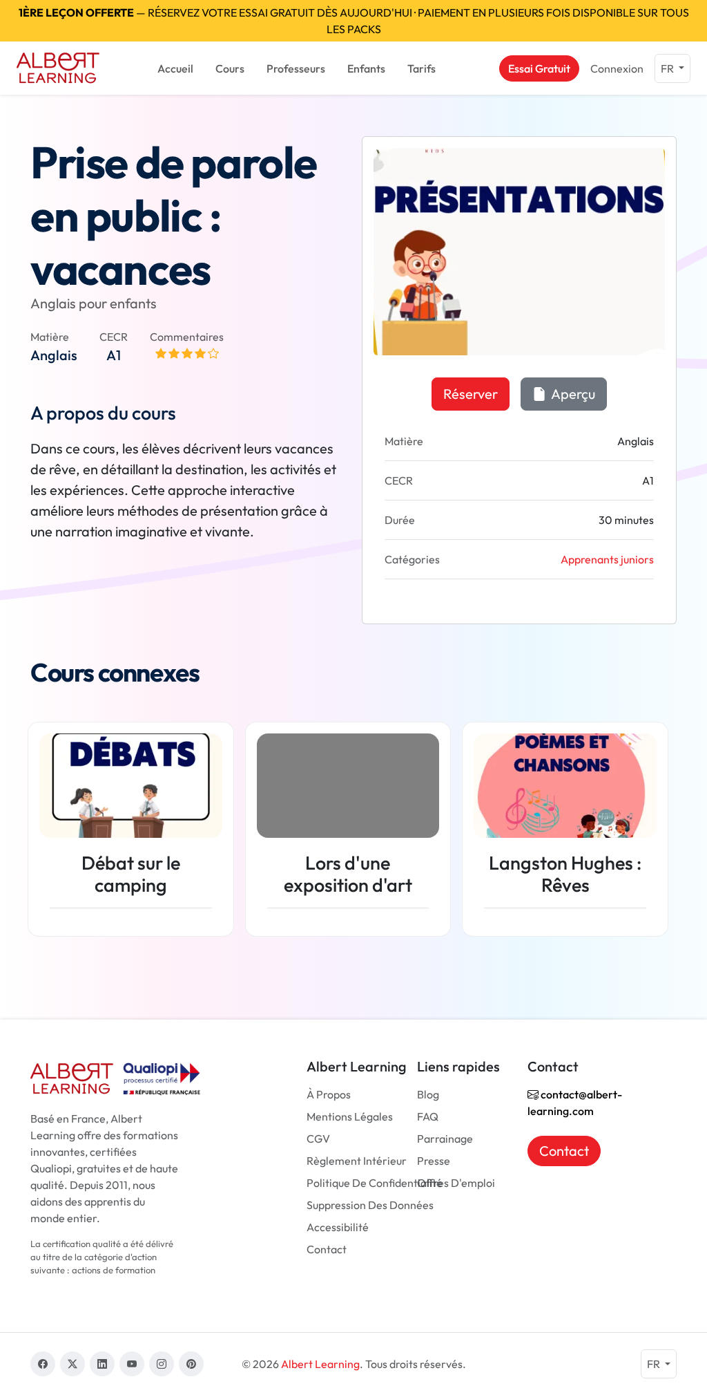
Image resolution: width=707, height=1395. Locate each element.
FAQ (427, 1116)
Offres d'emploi (456, 1183)
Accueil (175, 68)
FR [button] (668, 68)
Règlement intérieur (357, 1161)
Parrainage (445, 1138)
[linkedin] (102, 1363)
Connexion (616, 68)
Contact (327, 1249)
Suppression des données (370, 1205)
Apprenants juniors (607, 559)
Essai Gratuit (539, 68)
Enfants (366, 68)
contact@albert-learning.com (574, 1102)
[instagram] (161, 1363)
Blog (428, 1094)
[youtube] (131, 1363)
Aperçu (572, 393)
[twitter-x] (72, 1363)
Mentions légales (350, 1116)
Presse (433, 1161)
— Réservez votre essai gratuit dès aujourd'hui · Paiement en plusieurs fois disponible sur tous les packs (354, 21)
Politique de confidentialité (375, 1183)
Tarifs (421, 68)
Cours (229, 68)
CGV (318, 1138)
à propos (329, 1094)
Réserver (470, 393)
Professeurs (296, 68)
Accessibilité (338, 1227)
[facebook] (42, 1363)
